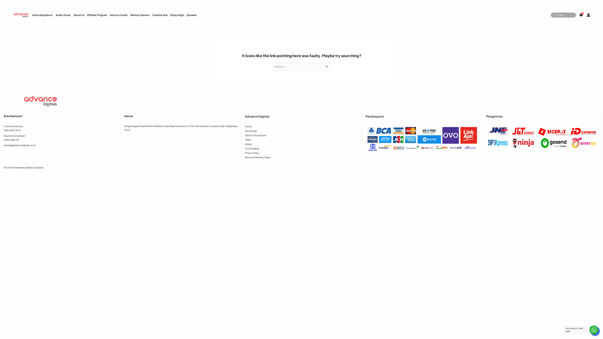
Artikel (248, 144)
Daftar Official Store (255, 135)
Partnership (251, 130)
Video (248, 139)
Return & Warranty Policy (258, 157)
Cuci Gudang (252, 148)
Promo (248, 126)
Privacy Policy (252, 152)
